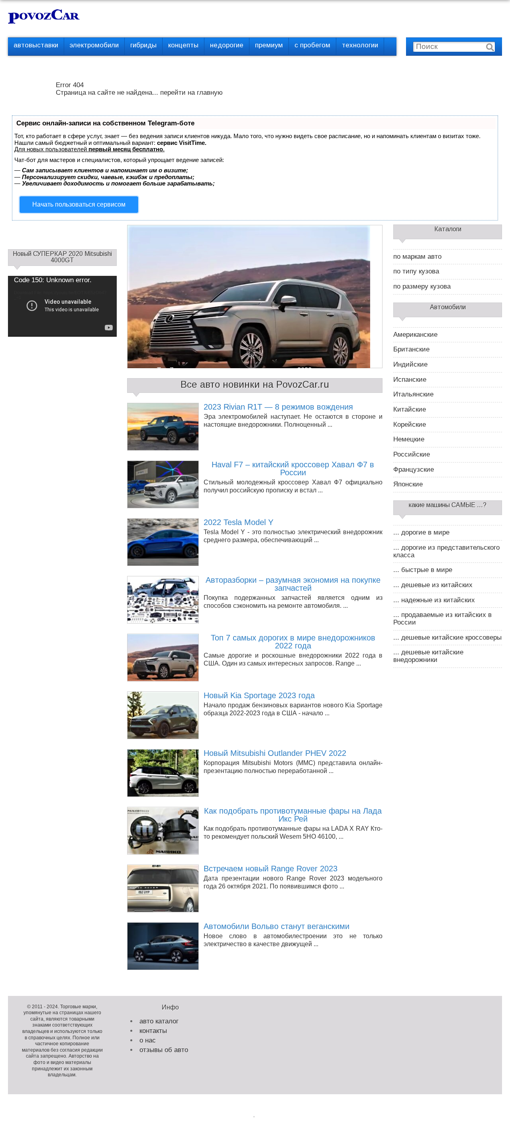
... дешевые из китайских (433, 585)
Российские (411, 454)
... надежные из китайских (434, 600)
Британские (411, 349)
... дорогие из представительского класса (446, 551)
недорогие (226, 45)
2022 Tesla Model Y (238, 522)
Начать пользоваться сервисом (79, 204)
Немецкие (408, 439)
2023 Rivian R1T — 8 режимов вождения (278, 407)
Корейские (409, 424)
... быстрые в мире (422, 570)
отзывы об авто (163, 1050)
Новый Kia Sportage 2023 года (259, 695)
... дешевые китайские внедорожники (428, 656)
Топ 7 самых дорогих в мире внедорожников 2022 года (293, 642)
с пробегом (312, 45)
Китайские (409, 409)
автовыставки (36, 45)
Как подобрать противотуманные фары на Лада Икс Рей (293, 815)
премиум (269, 45)
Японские (408, 484)
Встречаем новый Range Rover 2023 (270, 869)
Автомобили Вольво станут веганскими (276, 926)
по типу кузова (416, 271)
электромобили (94, 45)
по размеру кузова (422, 286)
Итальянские (413, 394)
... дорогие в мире (421, 532)
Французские (413, 469)
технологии (360, 45)
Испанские (409, 379)
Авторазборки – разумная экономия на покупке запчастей (293, 584)
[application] (62, 306)
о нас (147, 1040)
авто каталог (158, 1021)
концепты (183, 45)
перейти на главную (191, 92)
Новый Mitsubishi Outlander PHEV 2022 (275, 753)
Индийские (410, 364)
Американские (415, 334)
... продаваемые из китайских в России (442, 618)
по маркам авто (417, 256)
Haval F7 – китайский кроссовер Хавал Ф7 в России (293, 469)
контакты (153, 1031)
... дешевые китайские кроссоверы (447, 637)
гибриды (143, 45)
